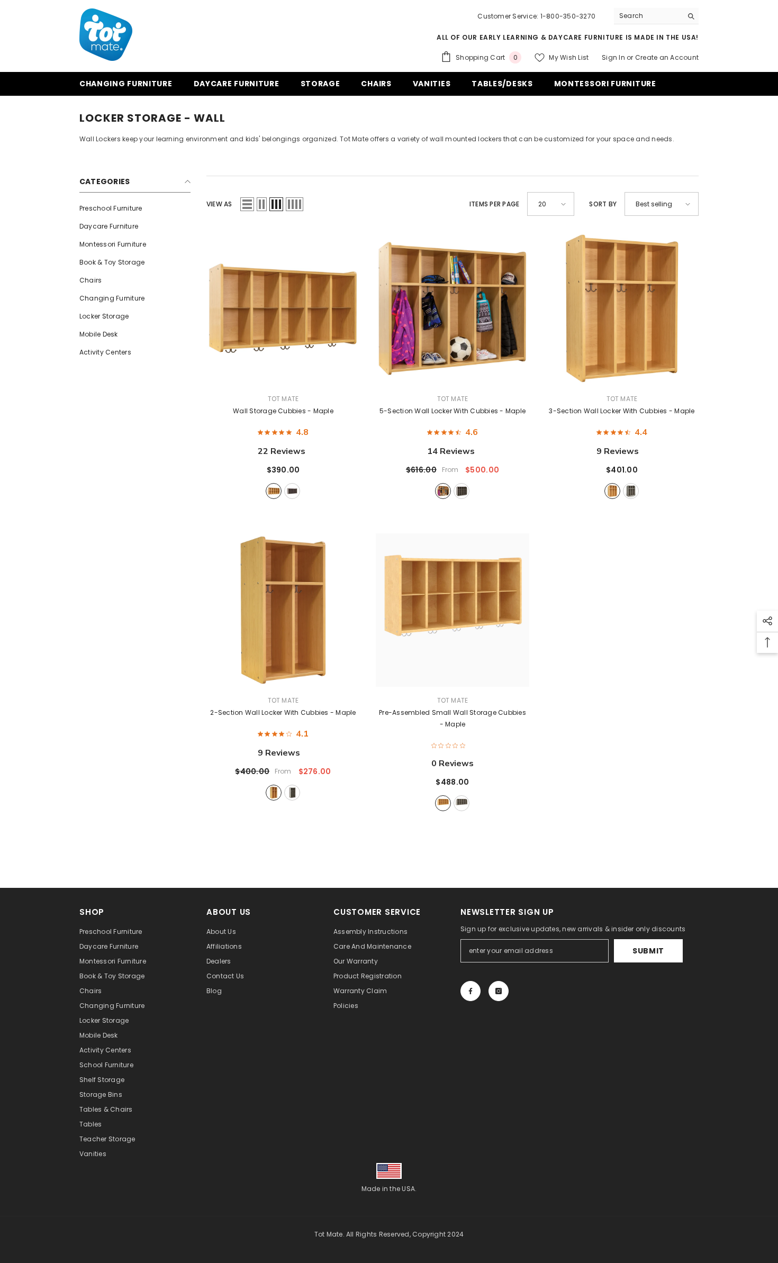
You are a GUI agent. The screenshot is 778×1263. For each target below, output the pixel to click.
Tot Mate (283, 398)
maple (274, 491)
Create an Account (667, 57)
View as (219, 203)
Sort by (603, 203)
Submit (648, 951)
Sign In (614, 57)
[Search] (656, 16)
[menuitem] (135, 208)
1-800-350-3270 (567, 16)
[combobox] (648, 16)
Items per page (494, 203)
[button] (247, 204)
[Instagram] (498, 991)
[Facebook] (470, 991)
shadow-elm (292, 491)
